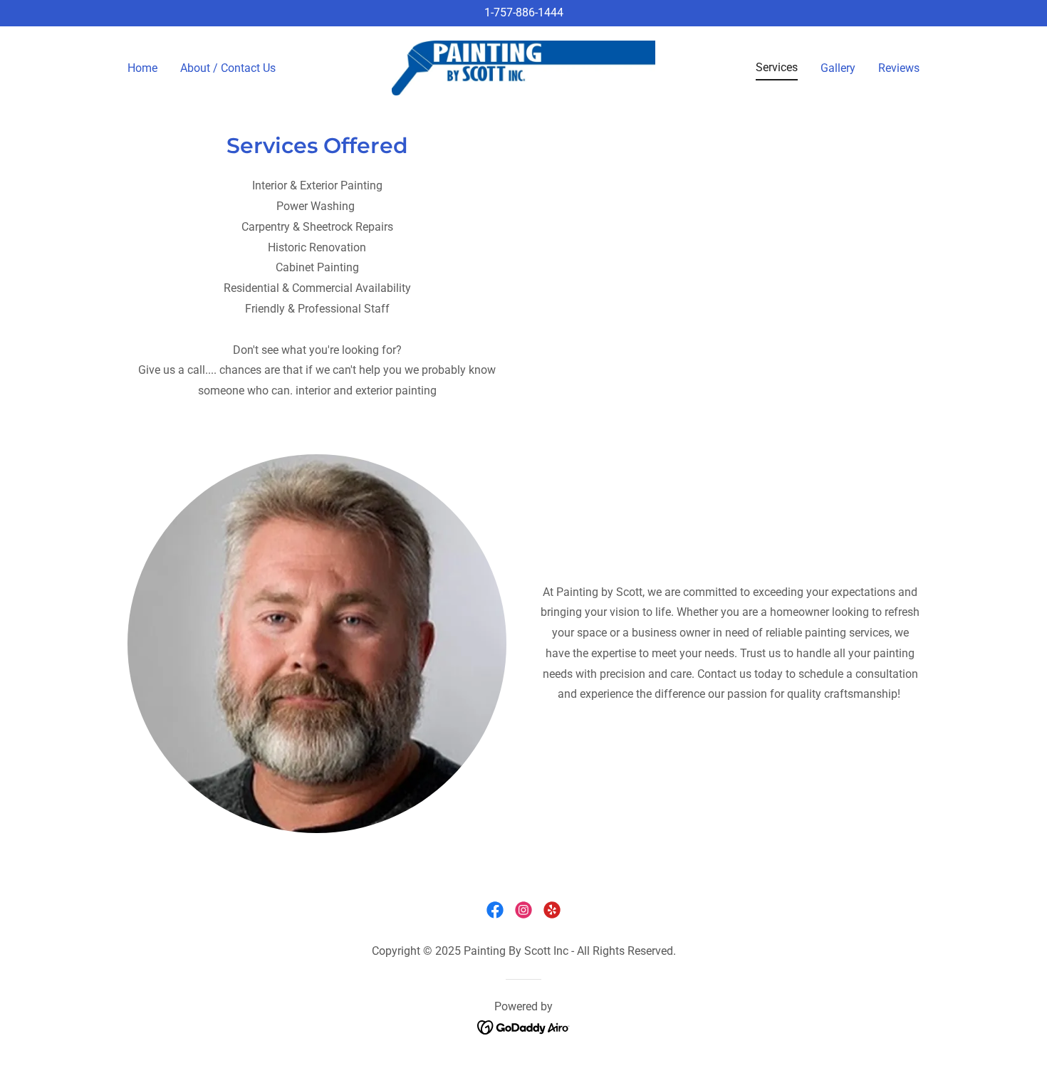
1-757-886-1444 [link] (523, 12)
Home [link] (142, 68)
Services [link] (777, 67)
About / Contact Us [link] (228, 68)
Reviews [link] (899, 68)
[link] (524, 67)
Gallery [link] (838, 68)
